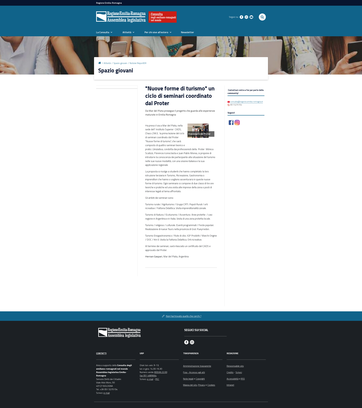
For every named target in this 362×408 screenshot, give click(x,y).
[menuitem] (104, 32)
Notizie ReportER (138, 63)
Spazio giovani (120, 63)
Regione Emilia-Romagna (109, 3)
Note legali (188, 378)
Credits (230, 372)
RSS (243, 378)
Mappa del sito (190, 385)
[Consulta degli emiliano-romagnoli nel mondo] (162, 17)
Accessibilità (232, 378)
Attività (107, 63)
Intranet (230, 385)
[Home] (100, 63)
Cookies (211, 385)
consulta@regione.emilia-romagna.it (246, 101)
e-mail (107, 393)
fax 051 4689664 (148, 375)
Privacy (201, 385)
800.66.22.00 (160, 372)
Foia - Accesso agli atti (194, 372)
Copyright (200, 378)
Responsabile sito (235, 366)
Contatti (101, 353)
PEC (157, 379)
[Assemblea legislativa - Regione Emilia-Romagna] (121, 17)
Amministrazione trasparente (197, 366)
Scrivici (239, 372)
